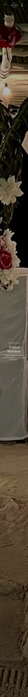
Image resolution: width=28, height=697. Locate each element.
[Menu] (5, 4)
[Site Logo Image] (14, 5)
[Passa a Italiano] (22, 6)
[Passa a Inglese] (22, 4)
